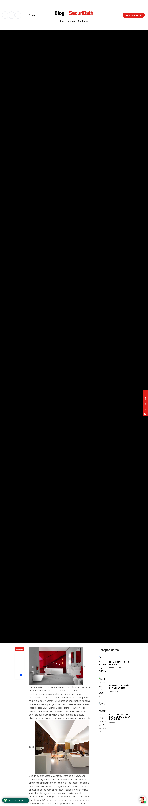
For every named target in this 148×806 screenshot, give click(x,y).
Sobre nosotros (67, 21)
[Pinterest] (19, 665)
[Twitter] (19, 659)
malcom (26, 343)
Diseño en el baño (22, 328)
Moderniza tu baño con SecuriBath (119, 686)
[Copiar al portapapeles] (19, 670)
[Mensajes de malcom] (17, 343)
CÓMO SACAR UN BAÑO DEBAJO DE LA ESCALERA (119, 717)
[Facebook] (19, 653)
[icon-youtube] (12, 15)
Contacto (83, 21)
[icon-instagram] (18, 15)
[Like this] (19, 676)
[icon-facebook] (5, 15)
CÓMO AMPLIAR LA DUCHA (119, 663)
